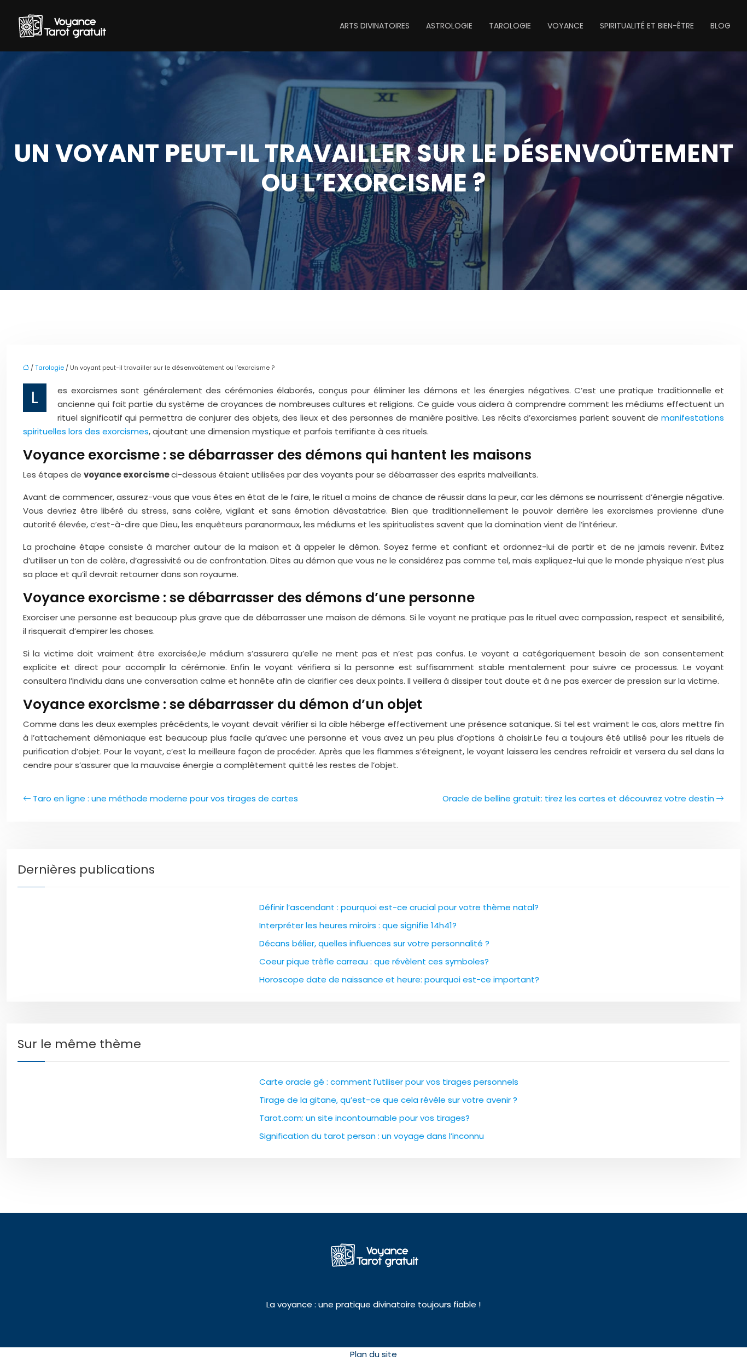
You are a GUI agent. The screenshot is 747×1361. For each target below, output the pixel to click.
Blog (720, 25)
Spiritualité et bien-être (647, 25)
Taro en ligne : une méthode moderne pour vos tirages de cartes (165, 798)
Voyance (565, 25)
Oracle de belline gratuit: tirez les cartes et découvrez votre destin (578, 798)
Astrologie (449, 25)
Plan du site (373, 1354)
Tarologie (510, 25)
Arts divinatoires (375, 25)
